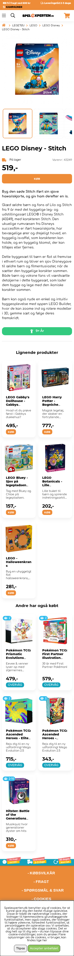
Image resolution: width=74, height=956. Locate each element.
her (44, 940)
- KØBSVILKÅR (28, 873)
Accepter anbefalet (44, 948)
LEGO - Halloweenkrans (18, 562)
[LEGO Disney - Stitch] (17, 123)
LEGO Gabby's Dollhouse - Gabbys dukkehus (17, 402)
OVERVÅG (15, 684)
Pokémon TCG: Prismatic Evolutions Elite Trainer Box (18, 657)
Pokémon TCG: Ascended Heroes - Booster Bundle (54, 738)
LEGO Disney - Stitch (16, 29)
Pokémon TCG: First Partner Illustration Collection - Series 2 (54, 657)
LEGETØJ (18, 25)
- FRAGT (41, 882)
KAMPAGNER (14, 6)
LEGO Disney (51, 25)
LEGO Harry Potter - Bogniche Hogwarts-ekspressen (52, 404)
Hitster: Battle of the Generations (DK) (17, 816)
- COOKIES (41, 899)
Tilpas (20, 948)
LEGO (33, 25)
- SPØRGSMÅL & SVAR (43, 890)
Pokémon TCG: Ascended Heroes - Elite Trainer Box (18, 736)
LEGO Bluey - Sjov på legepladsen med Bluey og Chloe (17, 485)
